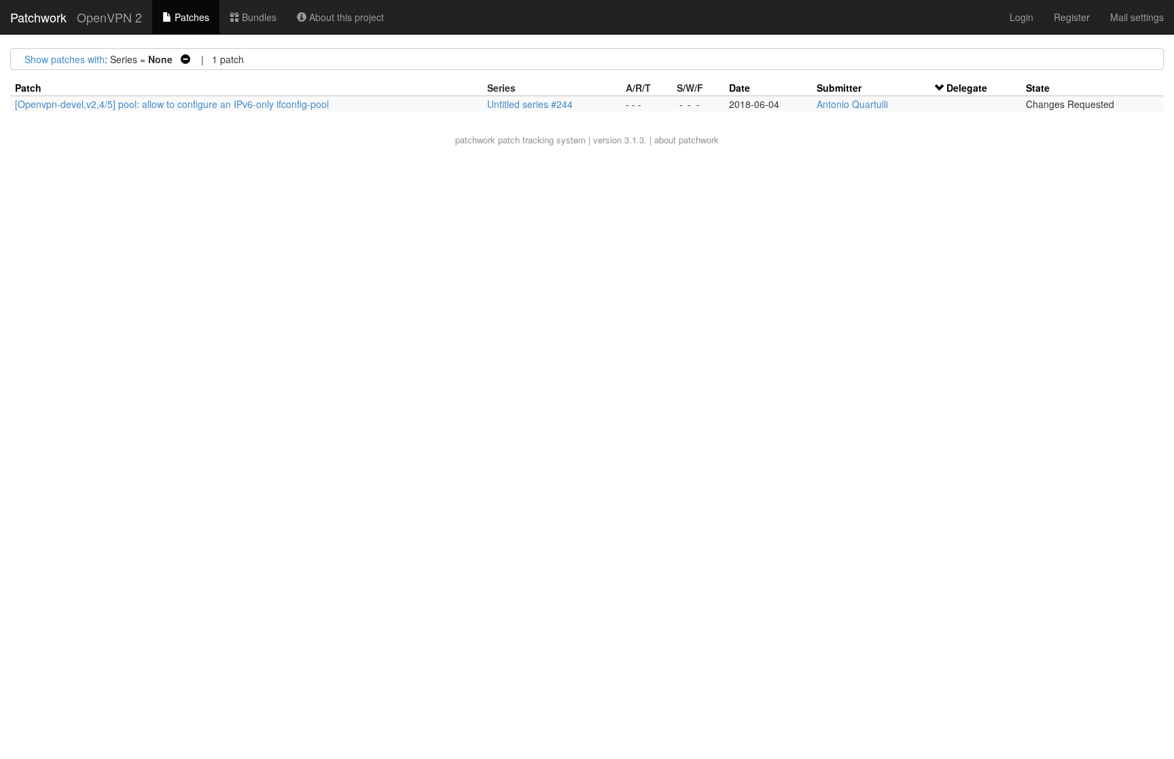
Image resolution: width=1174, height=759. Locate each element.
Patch (28, 87)
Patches (190, 17)
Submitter (839, 87)
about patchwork (686, 139)
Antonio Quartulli (852, 104)
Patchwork (38, 17)
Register (1072, 17)
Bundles (258, 17)
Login (1021, 17)
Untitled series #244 (530, 104)
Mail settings (1137, 17)
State (1038, 87)
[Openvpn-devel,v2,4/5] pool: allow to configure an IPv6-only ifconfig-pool (172, 104)
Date (739, 87)
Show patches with (64, 59)
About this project (345, 17)
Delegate (966, 87)
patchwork (475, 139)
